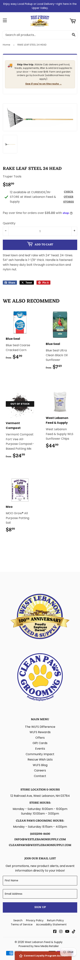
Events (40, 748)
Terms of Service (22, 924)
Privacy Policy (35, 920)
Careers (40, 770)
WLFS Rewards (40, 732)
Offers (40, 738)
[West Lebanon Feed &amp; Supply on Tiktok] (73, 932)
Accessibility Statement (51, 924)
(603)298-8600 (40, 834)
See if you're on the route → (43, 83)
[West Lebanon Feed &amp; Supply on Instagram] (61, 932)
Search (18, 920)
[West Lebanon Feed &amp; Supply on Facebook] (55, 932)
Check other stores (68, 196)
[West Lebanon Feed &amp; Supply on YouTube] (67, 932)
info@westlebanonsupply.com (40, 839)
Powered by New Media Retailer (39, 946)
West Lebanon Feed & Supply (44, 942)
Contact (40, 776)
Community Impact (40, 754)
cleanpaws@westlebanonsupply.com (40, 845)
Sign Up (40, 907)
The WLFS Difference (40, 727)
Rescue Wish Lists (40, 759)
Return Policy (55, 920)
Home (6, 44)
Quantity (9, 223)
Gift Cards (40, 743)
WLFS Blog (40, 765)
